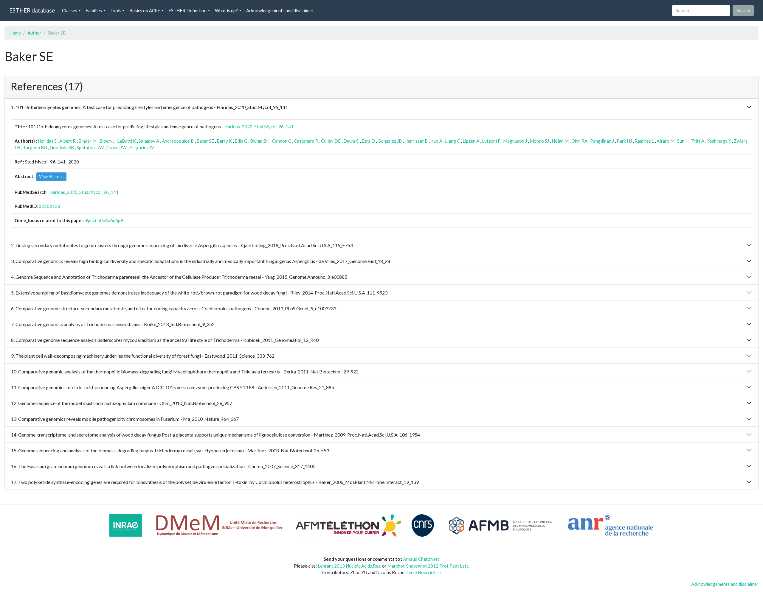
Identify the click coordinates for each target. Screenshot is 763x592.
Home (15, 32)
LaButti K (126, 141)
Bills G (241, 141)
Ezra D (368, 141)
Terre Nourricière (423, 572)
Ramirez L (644, 141)
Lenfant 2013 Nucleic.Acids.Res (349, 565)
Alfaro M (665, 141)
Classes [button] (69, 10)
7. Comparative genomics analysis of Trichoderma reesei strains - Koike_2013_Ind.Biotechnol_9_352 (113, 324)
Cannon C (281, 141)
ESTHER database (32, 10)
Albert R (67, 141)
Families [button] (94, 10)
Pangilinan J (602, 141)
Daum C (351, 141)
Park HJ (624, 141)
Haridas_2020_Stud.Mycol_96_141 (259, 126)
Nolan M (560, 141)
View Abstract (51, 176)
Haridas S (47, 141)
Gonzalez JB (390, 141)
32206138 (49, 206)
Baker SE (205, 141)
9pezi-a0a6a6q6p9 (104, 220)
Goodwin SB (62, 147)
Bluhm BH (259, 141)
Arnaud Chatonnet (421, 559)
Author (34, 32)
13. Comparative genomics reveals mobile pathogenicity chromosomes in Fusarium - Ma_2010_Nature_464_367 (125, 419)
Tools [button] (115, 10)
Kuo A (436, 141)
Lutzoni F (491, 141)
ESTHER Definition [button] (187, 10)
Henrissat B (416, 141)
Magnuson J (515, 141)
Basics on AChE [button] (144, 10)
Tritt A (697, 141)
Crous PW (116, 147)
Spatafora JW (90, 147)
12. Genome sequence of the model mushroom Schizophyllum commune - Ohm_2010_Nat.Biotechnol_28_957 (121, 403)
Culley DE (331, 141)
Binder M (87, 141)
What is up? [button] (226, 10)
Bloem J (106, 141)
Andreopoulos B (178, 141)
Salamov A (149, 141)
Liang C (452, 141)
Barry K (224, 141)
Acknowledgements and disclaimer (280, 10)
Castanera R (306, 141)
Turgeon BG (35, 147)
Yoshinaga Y (719, 141)
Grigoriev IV (141, 147)
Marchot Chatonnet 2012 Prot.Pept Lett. (428, 565)
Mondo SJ (539, 141)
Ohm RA (579, 141)
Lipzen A (471, 141)
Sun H (682, 141)
